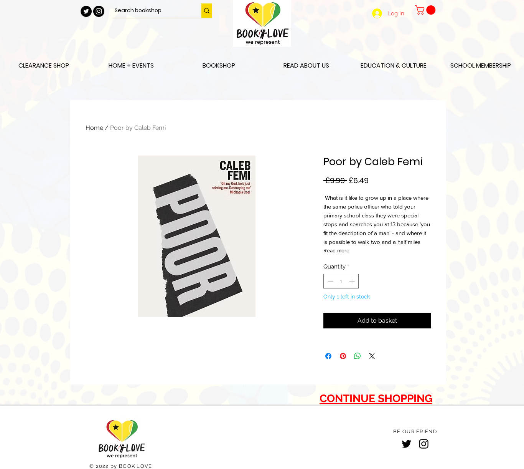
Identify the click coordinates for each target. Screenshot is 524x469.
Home (94, 127)
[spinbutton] (341, 281)
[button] (426, 10)
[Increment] (353, 281)
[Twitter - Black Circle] (86, 11)
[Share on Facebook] (328, 356)
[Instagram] (423, 444)
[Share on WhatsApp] (357, 356)
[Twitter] (406, 444)
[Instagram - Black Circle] (98, 11)
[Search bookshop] (206, 10)
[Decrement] (330, 281)
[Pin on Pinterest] (343, 356)
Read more (336, 250)
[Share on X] (372, 356)
